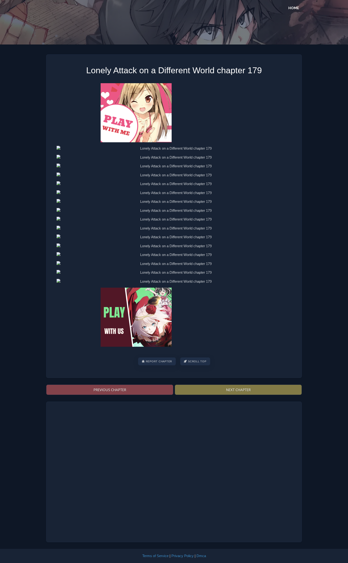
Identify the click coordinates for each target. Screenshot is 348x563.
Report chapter (159, 361)
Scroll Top (197, 361)
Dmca (201, 556)
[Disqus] (174, 471)
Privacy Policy (182, 556)
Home (293, 8)
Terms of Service (155, 556)
